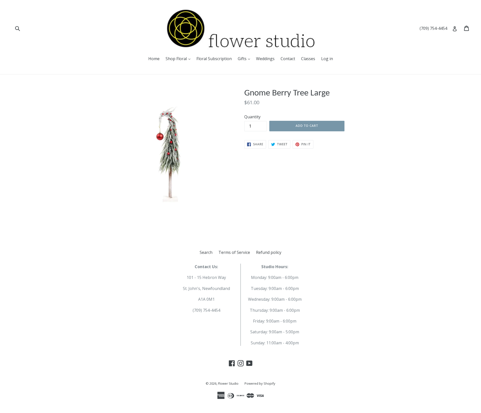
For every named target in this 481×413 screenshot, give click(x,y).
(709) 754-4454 (433, 28)
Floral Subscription (214, 58)
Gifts (243, 58)
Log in (327, 58)
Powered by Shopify (260, 383)
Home (154, 58)
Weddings (265, 58)
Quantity (252, 117)
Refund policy (268, 252)
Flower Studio (228, 383)
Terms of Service (234, 252)
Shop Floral (177, 58)
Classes (308, 58)
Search (206, 252)
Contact (288, 58)
